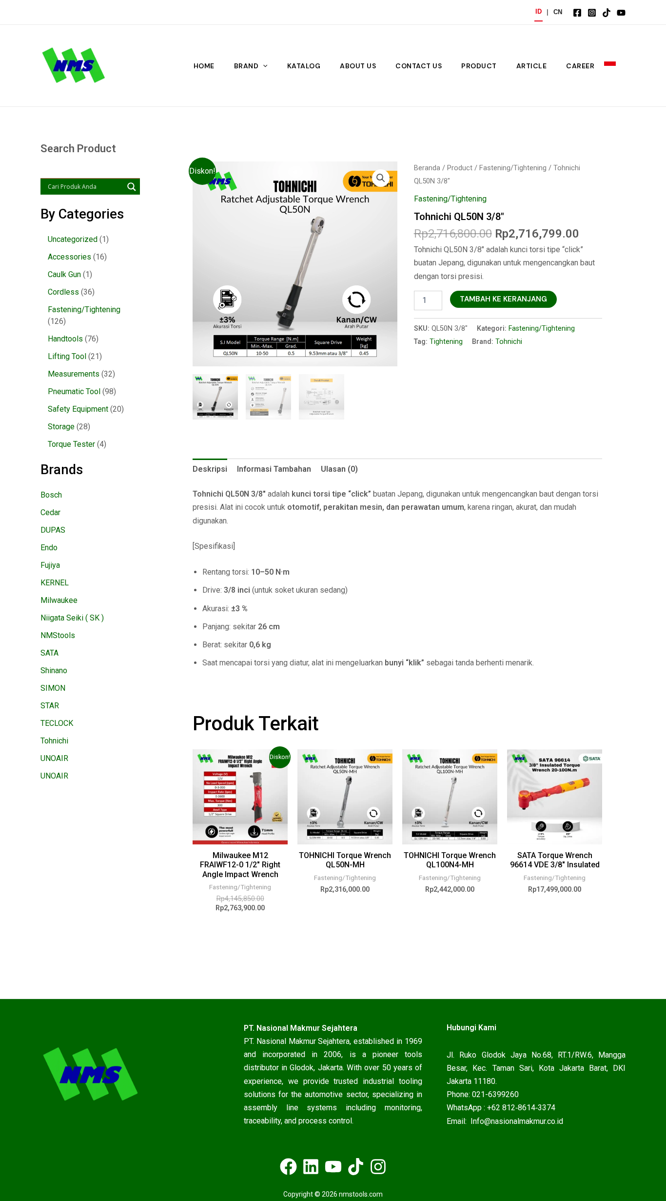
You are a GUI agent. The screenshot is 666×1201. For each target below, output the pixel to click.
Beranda (427, 167)
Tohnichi (54, 740)
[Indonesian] (610, 65)
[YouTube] (621, 12)
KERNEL (54, 582)
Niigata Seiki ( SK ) (72, 617)
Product (479, 65)
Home (204, 65)
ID (538, 11)
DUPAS (52, 530)
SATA (49, 653)
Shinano (53, 670)
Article (531, 65)
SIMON (52, 688)
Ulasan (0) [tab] (339, 469)
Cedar (50, 512)
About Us (358, 65)
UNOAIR (54, 758)
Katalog (304, 65)
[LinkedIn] (311, 1167)
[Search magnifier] (131, 187)
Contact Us (418, 65)
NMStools (57, 635)
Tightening (446, 342)
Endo (49, 547)
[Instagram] (592, 12)
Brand (246, 65)
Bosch (51, 495)
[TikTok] (606, 12)
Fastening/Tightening (513, 167)
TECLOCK (56, 723)
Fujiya (50, 565)
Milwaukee (59, 600)
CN (557, 12)
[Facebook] (577, 12)
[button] (262, 65)
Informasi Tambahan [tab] (274, 469)
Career (580, 65)
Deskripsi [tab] (210, 469)
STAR (49, 705)
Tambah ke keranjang (503, 299)
